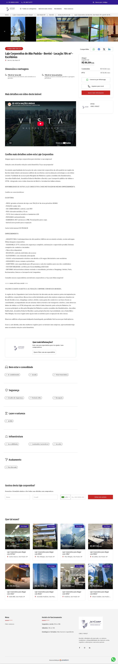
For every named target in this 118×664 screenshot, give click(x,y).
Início (7, 15)
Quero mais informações (96, 93)
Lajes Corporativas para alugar (23, 15)
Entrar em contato (100, 497)
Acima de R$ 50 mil (64, 15)
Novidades (58, 9)
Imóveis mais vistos (45, 9)
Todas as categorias (29, 9)
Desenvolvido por (54, 660)
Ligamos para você (97, 86)
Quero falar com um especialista (44, 352)
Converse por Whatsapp (97, 79)
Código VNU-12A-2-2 (14, 48)
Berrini (51, 15)
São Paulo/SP (41, 15)
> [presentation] (113, 31)
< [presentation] (4, 31)
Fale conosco (68, 9)
